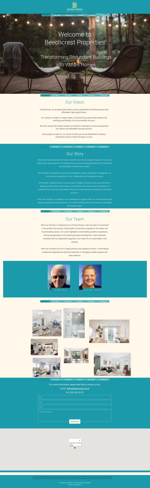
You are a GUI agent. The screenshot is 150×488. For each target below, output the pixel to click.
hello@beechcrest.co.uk (78, 388)
